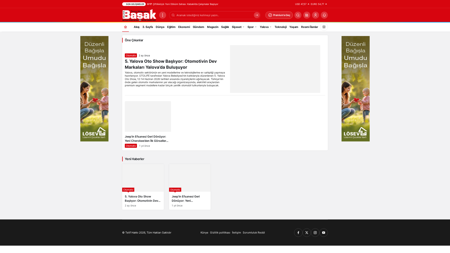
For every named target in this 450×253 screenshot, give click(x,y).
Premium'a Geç (281, 15)
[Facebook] (298, 232)
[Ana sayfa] (125, 27)
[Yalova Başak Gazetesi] (139, 15)
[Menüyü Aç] (162, 15)
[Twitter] (307, 232)
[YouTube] (323, 232)
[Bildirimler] (324, 15)
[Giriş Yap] (315, 15)
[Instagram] (315, 232)
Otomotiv (131, 55)
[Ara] (297, 15)
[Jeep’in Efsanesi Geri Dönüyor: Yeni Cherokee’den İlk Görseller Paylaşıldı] (148, 125)
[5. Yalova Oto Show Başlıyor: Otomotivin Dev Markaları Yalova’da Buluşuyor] (143, 187)
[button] (306, 15)
